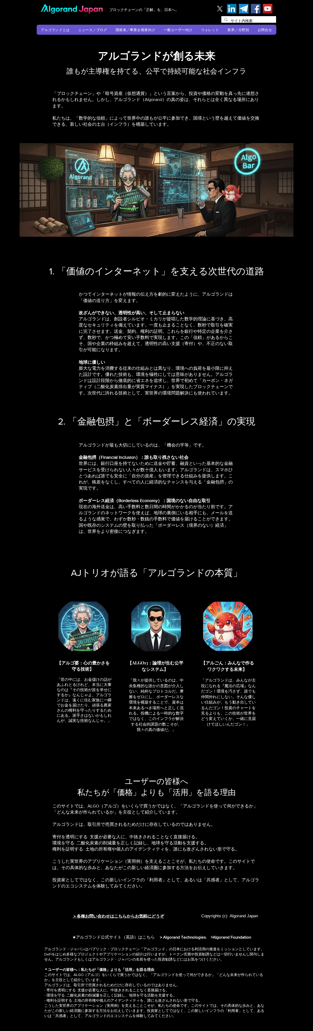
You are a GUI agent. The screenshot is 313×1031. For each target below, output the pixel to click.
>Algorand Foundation (231, 937)
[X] (219, 8)
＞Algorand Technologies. (184, 937)
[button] (55, 30)
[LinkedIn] (231, 8)
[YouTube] (267, 8)
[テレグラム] (243, 8)
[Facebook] (255, 8)
